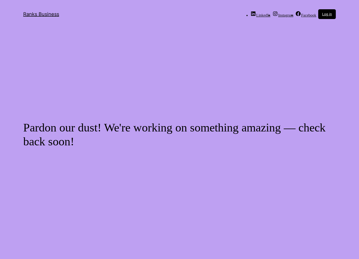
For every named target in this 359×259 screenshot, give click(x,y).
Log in (327, 14)
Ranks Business (41, 14)
